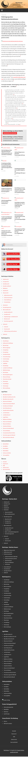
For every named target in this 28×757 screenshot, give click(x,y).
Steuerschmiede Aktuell (8, 428)
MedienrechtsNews (7, 419)
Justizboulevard (6, 415)
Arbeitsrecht (6, 279)
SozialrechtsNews (7, 426)
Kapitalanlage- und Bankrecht (11, 316)
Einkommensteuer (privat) (11, 558)
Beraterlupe (5, 345)
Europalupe (5, 352)
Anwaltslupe (6, 341)
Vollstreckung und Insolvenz (10, 331)
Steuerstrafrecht (8, 512)
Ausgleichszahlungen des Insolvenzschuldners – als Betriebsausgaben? (6, 190)
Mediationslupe (6, 370)
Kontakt (5, 461)
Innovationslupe (6, 356)
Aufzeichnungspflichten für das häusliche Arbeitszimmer (6, 202)
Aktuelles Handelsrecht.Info (9, 397)
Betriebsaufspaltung (7, 140)
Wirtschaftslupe (6, 388)
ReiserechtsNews (7, 424)
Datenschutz (6, 467)
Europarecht (6, 281)
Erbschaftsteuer (7, 299)
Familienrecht (6, 284)
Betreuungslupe (6, 347)
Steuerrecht (5, 293)
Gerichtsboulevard (7, 408)
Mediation (5, 288)
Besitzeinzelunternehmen (8, 138)
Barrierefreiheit (6, 469)
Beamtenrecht (8, 519)
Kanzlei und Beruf (7, 286)
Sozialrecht (5, 290)
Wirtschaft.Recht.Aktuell (8, 437)
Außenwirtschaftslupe (8, 343)
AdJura (5, 721)
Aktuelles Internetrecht (8, 399)
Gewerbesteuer (8, 560)
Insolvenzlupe (6, 359)
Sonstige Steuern (8, 570)
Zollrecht (5, 334)
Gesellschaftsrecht (8, 312)
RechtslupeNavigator (8, 374)
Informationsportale (8, 707)
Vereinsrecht (7, 329)
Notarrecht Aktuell (7, 421)
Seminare (6, 711)
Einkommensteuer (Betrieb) (10, 133)
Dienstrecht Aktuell (7, 401)
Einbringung (15, 140)
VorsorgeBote (6, 455)
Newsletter (6, 709)
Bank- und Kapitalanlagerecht (11, 532)
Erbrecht (6, 326)
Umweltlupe (5, 383)
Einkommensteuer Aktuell (9, 403)
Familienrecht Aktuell (8, 406)
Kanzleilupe (5, 365)
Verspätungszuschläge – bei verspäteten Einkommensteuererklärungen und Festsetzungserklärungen (6, 166)
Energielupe (5, 350)
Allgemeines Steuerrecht (9, 550)
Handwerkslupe (6, 354)
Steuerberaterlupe (7, 379)
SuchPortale (6, 714)
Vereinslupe (5, 386)
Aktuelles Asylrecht (7, 394)
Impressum (5, 463)
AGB (4, 465)
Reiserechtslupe (6, 377)
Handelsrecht (7, 314)
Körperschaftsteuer (9, 562)
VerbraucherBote (7, 453)
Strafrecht (5, 305)
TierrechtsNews (6, 430)
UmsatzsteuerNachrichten (9, 433)
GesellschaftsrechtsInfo (8, 410)
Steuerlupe (5, 381)
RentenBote (5, 450)
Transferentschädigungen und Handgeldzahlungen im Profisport (6, 218)
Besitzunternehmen (19, 138)
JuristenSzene (6, 412)
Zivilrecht (5, 324)
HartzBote (5, 446)
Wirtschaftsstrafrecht (10, 514)
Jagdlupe (5, 363)
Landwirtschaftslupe (7, 368)
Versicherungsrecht (8, 321)
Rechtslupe (19, 3)
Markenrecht (7, 319)
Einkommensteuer (8, 297)
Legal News (5, 417)
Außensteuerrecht (8, 295)
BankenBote (6, 444)
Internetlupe (6, 361)
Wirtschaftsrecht (6, 309)
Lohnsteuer (7, 564)
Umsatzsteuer (7, 302)
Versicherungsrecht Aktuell (9, 435)
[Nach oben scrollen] (26, 755)
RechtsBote (5, 448)
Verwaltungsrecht (7, 307)
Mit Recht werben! (8, 723)
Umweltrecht (8, 523)
